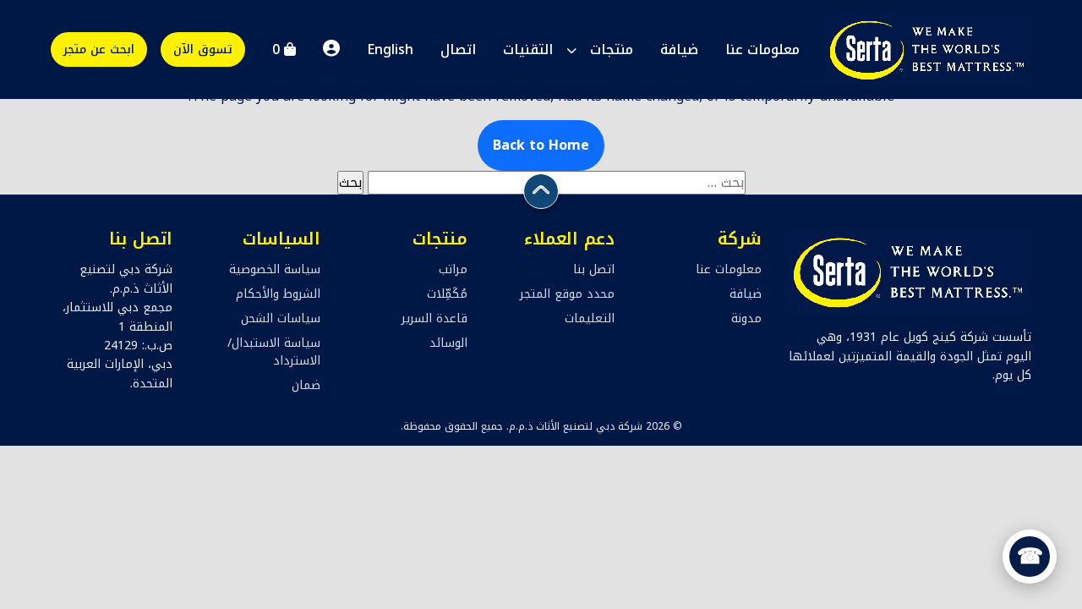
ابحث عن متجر (98, 49)
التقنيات (528, 49)
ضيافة (679, 49)
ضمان (306, 385)
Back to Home (541, 145)
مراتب (453, 269)
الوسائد (448, 343)
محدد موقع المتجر (567, 294)
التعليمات (590, 318)
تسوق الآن (202, 49)
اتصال (458, 49)
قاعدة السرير (434, 318)
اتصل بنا (594, 269)
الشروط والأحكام (278, 294)
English (390, 49)
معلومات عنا (762, 49)
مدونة (746, 318)
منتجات (611, 49)
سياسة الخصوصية (274, 269)
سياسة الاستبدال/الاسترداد (273, 352)
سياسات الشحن (280, 318)
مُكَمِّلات (447, 294)
